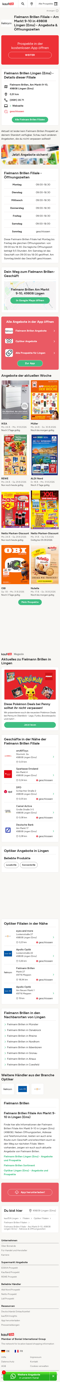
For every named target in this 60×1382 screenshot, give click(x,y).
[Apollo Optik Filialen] (22, 1089)
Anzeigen (51, 11)
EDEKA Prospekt (9, 1267)
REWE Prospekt (9, 1276)
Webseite (17, 105)
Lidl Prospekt (7, 1298)
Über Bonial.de (8, 1246)
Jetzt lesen (30, 724)
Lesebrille (11, 865)
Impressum (35, 1357)
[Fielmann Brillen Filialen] (7, 1089)
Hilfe (3, 1357)
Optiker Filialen (41, 1218)
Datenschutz (7, 1361)
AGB (3, 1366)
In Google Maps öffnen (30, 300)
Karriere (5, 1255)
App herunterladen (10, 1320)
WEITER (30, 54)
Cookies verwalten (39, 1366)
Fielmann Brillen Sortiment (19, 1165)
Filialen (26, 1218)
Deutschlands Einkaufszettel (15, 1311)
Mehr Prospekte (30, 602)
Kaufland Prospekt (10, 1272)
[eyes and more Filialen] (37, 1089)
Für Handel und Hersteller (14, 1250)
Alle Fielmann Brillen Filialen (30, 119)
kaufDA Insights (9, 1316)
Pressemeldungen (10, 1325)
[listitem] (15, 406)
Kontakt (34, 1361)
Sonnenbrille (29, 865)
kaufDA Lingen (11, 1218)
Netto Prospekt (9, 1294)
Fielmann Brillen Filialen (15, 1222)
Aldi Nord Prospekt (10, 1289)
